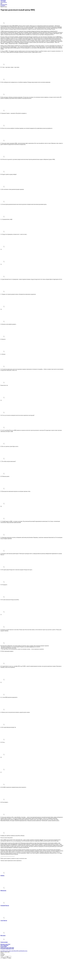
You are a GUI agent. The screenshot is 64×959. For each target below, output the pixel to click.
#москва (5, 950)
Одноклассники (4, 942)
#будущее (19, 950)
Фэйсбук (2, 875)
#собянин (15, 950)
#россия (11, 950)
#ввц (22, 950)
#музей (2, 950)
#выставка (25, 950)
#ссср (8, 950)
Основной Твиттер (4, 905)
